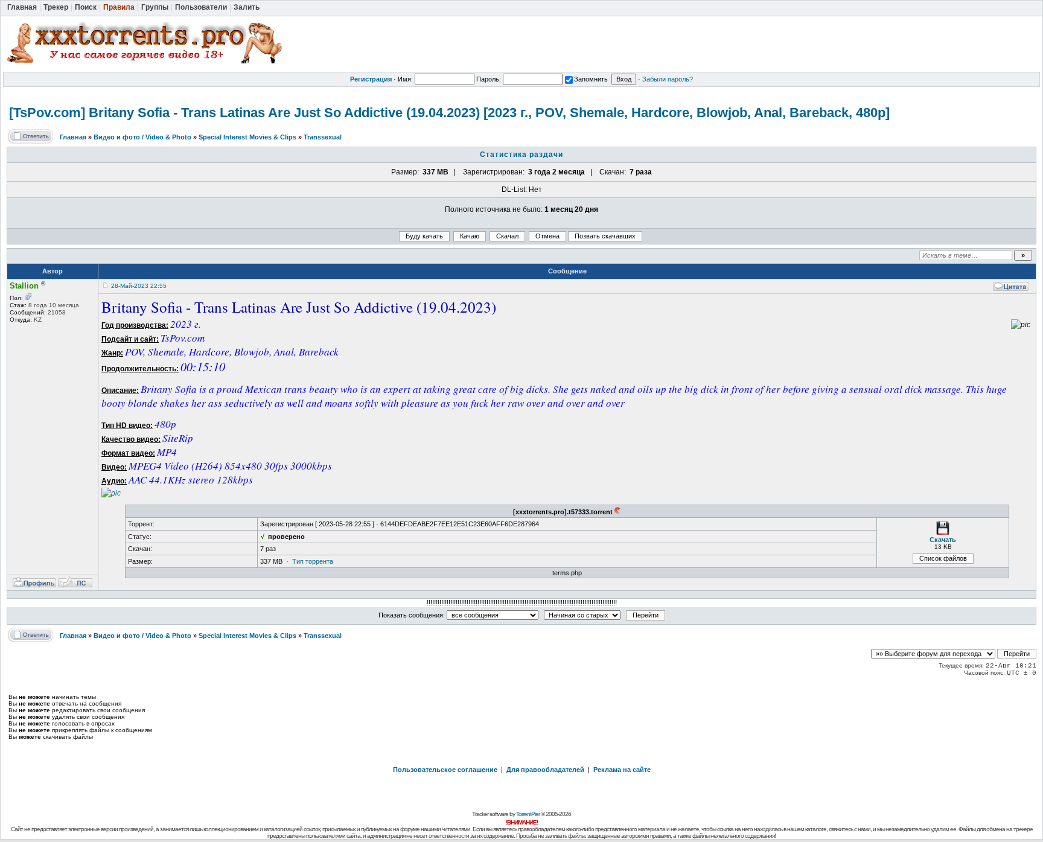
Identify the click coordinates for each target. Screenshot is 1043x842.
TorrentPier (528, 814)
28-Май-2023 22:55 (139, 285)
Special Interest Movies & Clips (247, 137)
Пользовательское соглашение (445, 769)
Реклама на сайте (622, 769)
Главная (73, 137)
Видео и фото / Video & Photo (142, 137)
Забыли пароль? (667, 79)
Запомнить (591, 79)
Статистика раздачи (521, 154)
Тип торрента (312, 561)
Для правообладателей (545, 769)
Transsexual (323, 137)
